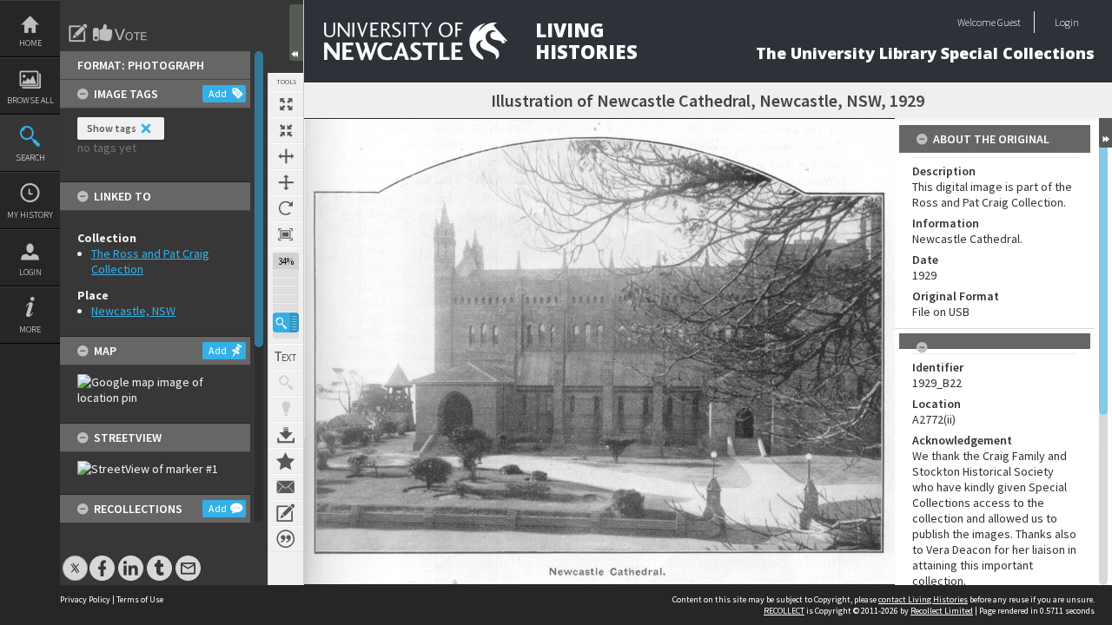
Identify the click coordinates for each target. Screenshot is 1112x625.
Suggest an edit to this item (78, 33)
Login (30, 272)
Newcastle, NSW (133, 311)
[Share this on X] (75, 559)
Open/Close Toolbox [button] (296, 32)
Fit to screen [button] (285, 130)
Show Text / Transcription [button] (285, 357)
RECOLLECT (784, 610)
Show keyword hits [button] (285, 383)
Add (217, 93)
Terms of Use (139, 599)
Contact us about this (285, 487)
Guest (1009, 22)
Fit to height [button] (285, 182)
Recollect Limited (941, 610)
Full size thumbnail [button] (285, 104)
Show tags (111, 128)
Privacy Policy (85, 599)
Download (285, 435)
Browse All (30, 100)
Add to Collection (285, 461)
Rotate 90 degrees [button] (285, 208)
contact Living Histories (923, 599)
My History (30, 214)
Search (30, 157)
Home (30, 43)
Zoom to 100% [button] (285, 234)
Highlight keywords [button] (285, 409)
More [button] (30, 329)
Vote (120, 33)
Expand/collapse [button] (1105, 133)
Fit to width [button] (285, 156)
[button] (286, 322)
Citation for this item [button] (285, 539)
